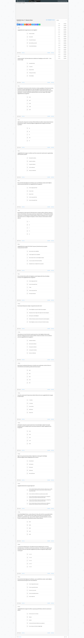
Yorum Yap (23, 52)
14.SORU (62, 47)
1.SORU (62, 23)
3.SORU (62, 27)
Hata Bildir (48, 52)
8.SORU (62, 36)
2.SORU (62, 25)
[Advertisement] (42, 11)
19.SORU (62, 56)
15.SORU (62, 49)
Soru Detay (52, 52)
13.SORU (62, 45)
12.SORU (62, 43)
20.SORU (62, 58)
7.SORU (62, 34)
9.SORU (62, 38)
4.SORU (62, 29)
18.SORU (62, 54)
